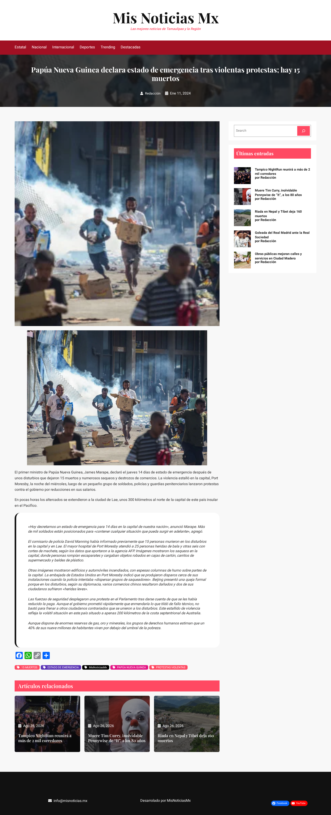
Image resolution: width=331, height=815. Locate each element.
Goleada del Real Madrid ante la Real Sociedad (282, 235)
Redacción (153, 93)
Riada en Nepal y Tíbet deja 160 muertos (186, 738)
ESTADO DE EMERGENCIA (63, 667)
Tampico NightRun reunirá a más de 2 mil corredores (44, 738)
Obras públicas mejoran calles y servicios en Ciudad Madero (278, 256)
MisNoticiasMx (98, 667)
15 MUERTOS (29, 667)
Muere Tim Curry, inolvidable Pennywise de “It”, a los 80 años (116, 738)
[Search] (303, 131)
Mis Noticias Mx (166, 17)
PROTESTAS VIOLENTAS (170, 667)
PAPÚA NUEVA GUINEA (131, 667)
